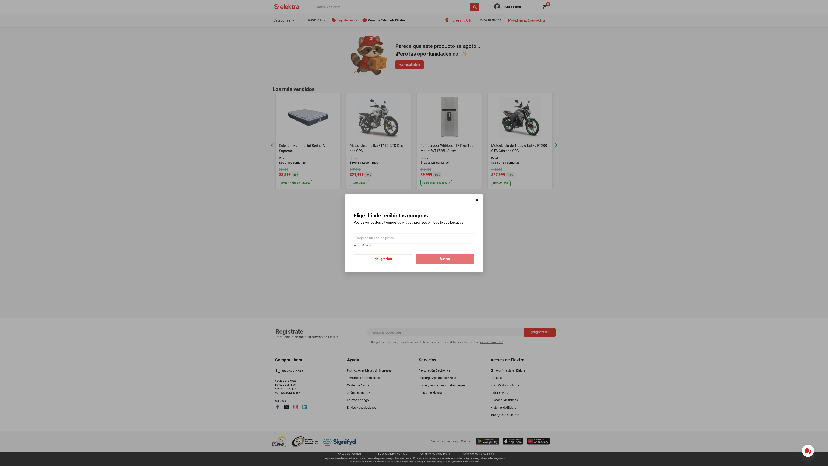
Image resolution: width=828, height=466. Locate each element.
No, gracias (383, 259)
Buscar (445, 259)
